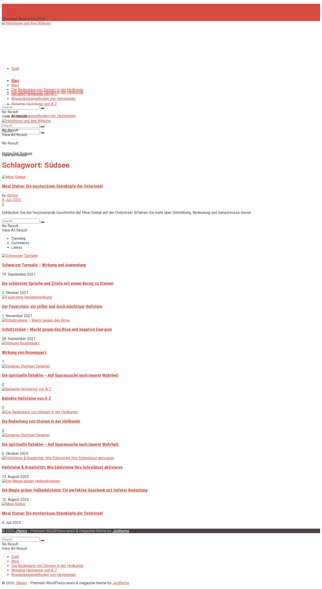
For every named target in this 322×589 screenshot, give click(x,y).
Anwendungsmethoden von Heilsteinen (43, 116)
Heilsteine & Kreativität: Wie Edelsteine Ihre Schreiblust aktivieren (62, 467)
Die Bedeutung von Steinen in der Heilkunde (47, 89)
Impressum (20, 6)
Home (7, 153)
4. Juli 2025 (11, 200)
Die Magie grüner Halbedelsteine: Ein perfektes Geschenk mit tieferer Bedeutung (75, 490)
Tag (16, 153)
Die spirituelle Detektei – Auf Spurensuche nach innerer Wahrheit (60, 375)
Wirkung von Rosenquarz (24, 352)
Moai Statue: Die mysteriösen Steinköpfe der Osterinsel (52, 186)
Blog (15, 85)
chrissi (12, 195)
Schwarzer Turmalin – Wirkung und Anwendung (44, 265)
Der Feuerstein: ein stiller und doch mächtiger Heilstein (52, 306)
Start (15, 68)
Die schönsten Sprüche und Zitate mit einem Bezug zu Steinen (57, 283)
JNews (21, 531)
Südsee (26, 153)
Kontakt (17, 10)
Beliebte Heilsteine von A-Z (34, 104)
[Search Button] (42, 132)
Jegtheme (120, 531)
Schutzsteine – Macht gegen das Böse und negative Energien (57, 329)
